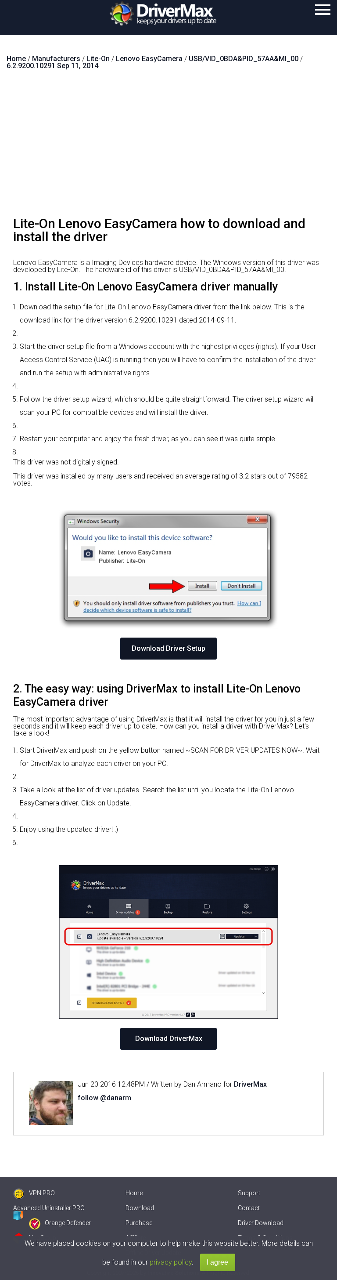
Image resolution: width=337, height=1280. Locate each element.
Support (249, 1193)
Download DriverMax (168, 1038)
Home (134, 1193)
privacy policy (171, 1262)
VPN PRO (42, 1193)
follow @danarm (104, 1098)
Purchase (138, 1223)
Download (139, 1208)
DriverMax (250, 1084)
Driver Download (260, 1223)
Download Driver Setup (168, 648)
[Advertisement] (168, 146)
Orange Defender (68, 1223)
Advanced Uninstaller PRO (49, 1208)
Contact (249, 1208)
